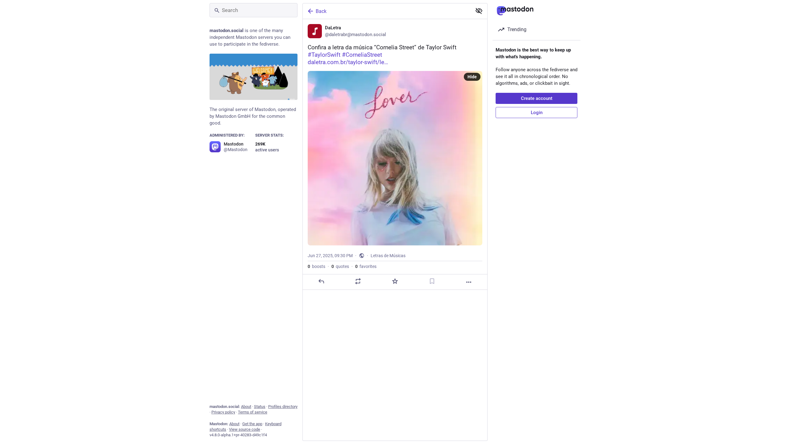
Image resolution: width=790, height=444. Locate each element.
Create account (536, 98)
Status (259, 406)
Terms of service (252, 412)
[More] (468, 282)
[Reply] (321, 281)
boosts (316, 266)
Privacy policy (223, 412)
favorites (365, 266)
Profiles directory (282, 406)
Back (321, 11)
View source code (244, 429)
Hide (472, 76)
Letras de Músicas (388, 255)
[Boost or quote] (358, 281)
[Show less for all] (479, 10)
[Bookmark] (432, 281)
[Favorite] (395, 281)
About (246, 406)
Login (537, 112)
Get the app (252, 423)
